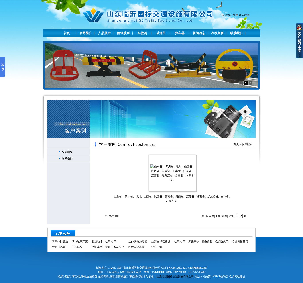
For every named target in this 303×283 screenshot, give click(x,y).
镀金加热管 (58, 246)
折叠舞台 (193, 241)
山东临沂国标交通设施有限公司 (175, 276)
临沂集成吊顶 (136, 246)
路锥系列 (123, 33)
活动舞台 (97, 246)
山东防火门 (78, 246)
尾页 (224, 216)
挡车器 (180, 33)
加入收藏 (244, 15)
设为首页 (229, 15)
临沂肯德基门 (240, 241)
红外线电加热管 (137, 241)
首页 (67, 33)
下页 (218, 216)
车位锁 (142, 33)
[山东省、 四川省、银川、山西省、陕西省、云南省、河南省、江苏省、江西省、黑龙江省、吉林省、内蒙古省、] (172, 179)
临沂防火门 (221, 241)
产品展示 (104, 33)
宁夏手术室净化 (114, 246)
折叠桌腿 (207, 241)
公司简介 (85, 33)
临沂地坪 (97, 241)
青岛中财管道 (60, 241)
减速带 (161, 33)
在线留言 (217, 33)
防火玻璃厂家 (80, 241)
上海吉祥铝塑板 (161, 241)
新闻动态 (199, 33)
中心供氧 (157, 246)
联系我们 (236, 33)
